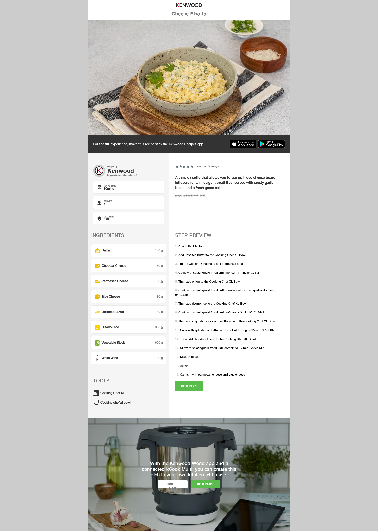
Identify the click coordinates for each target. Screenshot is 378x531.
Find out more (173, 485)
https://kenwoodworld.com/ (122, 175)
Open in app (189, 386)
